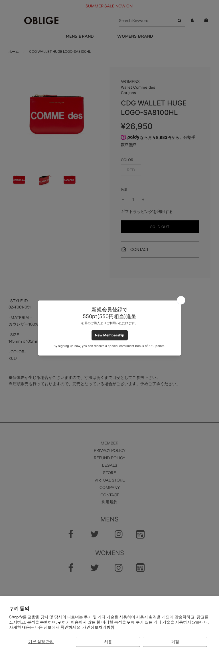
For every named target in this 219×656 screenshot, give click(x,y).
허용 (108, 641)
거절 (175, 641)
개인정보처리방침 (98, 627)
